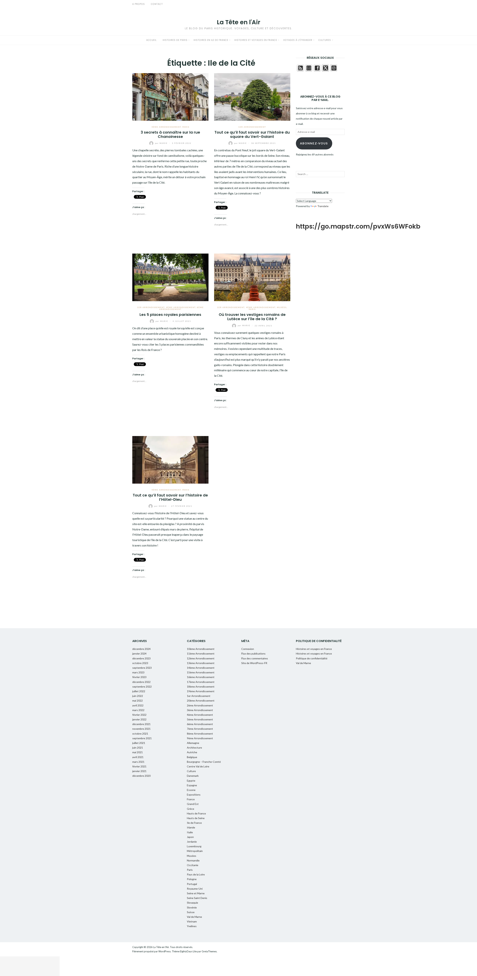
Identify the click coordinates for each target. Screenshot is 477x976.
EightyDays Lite (188, 951)
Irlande (191, 827)
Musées (282, 307)
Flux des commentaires (254, 658)
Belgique (192, 757)
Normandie (193, 860)
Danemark (193, 775)
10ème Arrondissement (200, 648)
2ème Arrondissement (200, 705)
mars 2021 (138, 761)
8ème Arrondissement (200, 733)
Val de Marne (194, 916)
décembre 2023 (141, 658)
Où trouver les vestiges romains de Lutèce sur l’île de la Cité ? (252, 316)
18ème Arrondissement (200, 686)
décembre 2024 (141, 648)
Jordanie (192, 841)
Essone (191, 789)
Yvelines (192, 926)
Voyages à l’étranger (297, 40)
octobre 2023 (140, 663)
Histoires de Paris (175, 40)
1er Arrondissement (252, 127)
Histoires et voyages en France (255, 40)
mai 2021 (137, 752)
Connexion (247, 648)
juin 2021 (137, 747)
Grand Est (193, 803)
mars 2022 (138, 710)
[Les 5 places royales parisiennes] (170, 277)
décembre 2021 (141, 724)
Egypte (191, 780)
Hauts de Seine (196, 818)
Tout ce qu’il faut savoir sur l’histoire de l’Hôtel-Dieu (170, 497)
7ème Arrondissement (200, 728)
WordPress (164, 951)
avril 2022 (137, 705)
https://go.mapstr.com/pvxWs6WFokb (358, 226)
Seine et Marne (196, 893)
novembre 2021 (141, 728)
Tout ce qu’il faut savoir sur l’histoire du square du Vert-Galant (252, 134)
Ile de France (194, 822)
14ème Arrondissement (200, 667)
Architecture (194, 747)
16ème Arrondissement (200, 677)
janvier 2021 (139, 771)
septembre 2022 (142, 686)
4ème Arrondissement (166, 127)
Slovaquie (192, 902)
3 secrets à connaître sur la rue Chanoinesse (170, 134)
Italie (190, 832)
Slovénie (192, 907)
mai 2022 (137, 700)
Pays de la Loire (196, 874)
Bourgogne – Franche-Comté (204, 761)
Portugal (192, 884)
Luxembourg (194, 846)
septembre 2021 (142, 738)
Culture (191, 771)
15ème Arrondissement (200, 672)
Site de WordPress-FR (254, 663)
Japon (190, 836)
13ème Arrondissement (200, 663)
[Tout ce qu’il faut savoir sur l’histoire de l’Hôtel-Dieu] (170, 459)
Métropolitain (195, 850)
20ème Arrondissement (200, 700)
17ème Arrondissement (200, 681)
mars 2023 (138, 672)
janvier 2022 (139, 719)
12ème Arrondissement (200, 658)
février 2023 (139, 677)
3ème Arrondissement (200, 710)
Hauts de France (196, 813)
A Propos (138, 4)
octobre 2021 (140, 733)
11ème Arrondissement (200, 653)
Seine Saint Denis (197, 898)
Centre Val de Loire (198, 766)
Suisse (191, 912)
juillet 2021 (138, 742)
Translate (322, 206)
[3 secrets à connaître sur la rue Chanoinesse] (170, 96)
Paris (185, 127)
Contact (157, 4)
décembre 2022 (141, 681)
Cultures (324, 40)
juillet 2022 (138, 691)
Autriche (192, 752)
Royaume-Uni (195, 888)
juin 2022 (137, 695)
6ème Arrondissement (200, 724)
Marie (161, 143)
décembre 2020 (141, 775)
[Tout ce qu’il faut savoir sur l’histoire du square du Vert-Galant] (252, 96)
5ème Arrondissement (200, 719)
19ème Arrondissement (200, 691)
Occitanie (192, 865)
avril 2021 (137, 757)
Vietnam (192, 921)
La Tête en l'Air (238, 22)
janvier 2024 (139, 653)
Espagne (192, 785)
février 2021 (139, 766)
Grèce (190, 808)
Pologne (192, 879)
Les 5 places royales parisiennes (170, 314)
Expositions (193, 794)
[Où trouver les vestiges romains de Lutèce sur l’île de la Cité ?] (252, 277)
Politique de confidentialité (311, 658)
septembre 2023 (142, 667)
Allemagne (193, 742)
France (191, 799)
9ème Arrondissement (200, 738)
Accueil (151, 40)
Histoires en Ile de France (211, 40)
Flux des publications (253, 653)
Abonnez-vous (314, 143)
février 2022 (139, 714)
